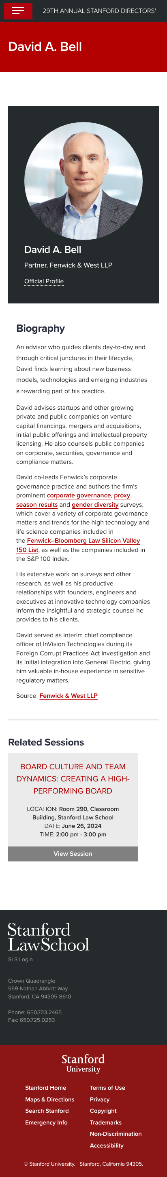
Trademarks (106, 1122)
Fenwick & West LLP (68, 696)
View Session (96, 854)
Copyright (103, 1111)
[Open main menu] (18, 11)
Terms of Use (107, 1088)
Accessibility (107, 1146)
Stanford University (83, 1065)
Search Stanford (47, 1111)
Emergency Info (46, 1122)
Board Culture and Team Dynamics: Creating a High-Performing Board (72, 779)
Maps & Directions (50, 1099)
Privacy (100, 1099)
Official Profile (44, 281)
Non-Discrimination (116, 1134)
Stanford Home (45, 1088)
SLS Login (20, 959)
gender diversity (95, 505)
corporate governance (79, 495)
